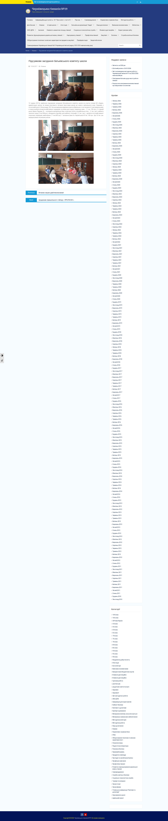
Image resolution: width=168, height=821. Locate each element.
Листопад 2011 (117, 569)
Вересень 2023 (117, 197)
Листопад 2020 (117, 278)
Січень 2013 (116, 530)
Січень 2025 (116, 152)
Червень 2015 (116, 449)
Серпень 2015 (116, 446)
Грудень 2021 (116, 245)
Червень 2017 (116, 383)
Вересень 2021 (117, 254)
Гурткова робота (117, 681)
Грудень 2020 (116, 275)
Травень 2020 (116, 287)
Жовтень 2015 (117, 440)
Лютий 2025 (116, 149)
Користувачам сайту (125, 30)
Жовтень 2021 (117, 251)
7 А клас (115, 636)
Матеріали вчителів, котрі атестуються (124, 714)
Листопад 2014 (117, 470)
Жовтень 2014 (117, 473)
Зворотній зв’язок (96, 40)
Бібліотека (135, 25)
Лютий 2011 (116, 590)
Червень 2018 (116, 350)
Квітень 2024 (116, 176)
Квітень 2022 (116, 239)
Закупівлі (104, 35)
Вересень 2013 (117, 509)
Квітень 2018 (116, 356)
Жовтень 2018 (117, 338)
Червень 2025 (116, 137)
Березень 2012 (117, 557)
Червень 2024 (116, 170)
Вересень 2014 (117, 476)
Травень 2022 (116, 236)
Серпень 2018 (116, 344)
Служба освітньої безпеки (130, 35)
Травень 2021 (116, 263)
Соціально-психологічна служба (84, 30)
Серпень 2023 (116, 200)
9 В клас (115, 657)
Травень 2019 (116, 317)
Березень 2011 (117, 587)
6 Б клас (115, 633)
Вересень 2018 (117, 341)
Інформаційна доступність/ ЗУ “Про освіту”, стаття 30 (53, 20)
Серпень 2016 (116, 413)
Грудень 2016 (116, 401)
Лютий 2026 (116, 116)
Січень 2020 (116, 299)
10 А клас (115, 615)
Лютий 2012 (116, 560)
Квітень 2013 (116, 521)
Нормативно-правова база (109, 20)
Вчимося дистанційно (107, 30)
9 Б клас (115, 654)
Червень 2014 (116, 482)
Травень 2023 (116, 209)
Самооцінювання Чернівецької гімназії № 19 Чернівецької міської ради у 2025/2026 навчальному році (60, 45)
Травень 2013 (116, 518)
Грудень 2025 (116, 122)
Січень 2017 (116, 398)
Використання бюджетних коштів (123, 672)
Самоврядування (90, 20)
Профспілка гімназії (91, 35)
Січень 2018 (116, 365)
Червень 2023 (116, 206)
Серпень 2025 (116, 134)
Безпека (114, 35)
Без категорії (116, 666)
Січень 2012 (116, 563)
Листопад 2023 (117, 191)
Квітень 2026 (116, 110)
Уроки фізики (116, 787)
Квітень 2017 (116, 389)
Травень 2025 (116, 140)
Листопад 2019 (117, 305)
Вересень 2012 (117, 542)
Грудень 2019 (116, 302)
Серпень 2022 (116, 227)
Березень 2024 (117, 179)
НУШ (114, 735)
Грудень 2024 (116, 155)
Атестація (64, 25)
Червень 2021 (116, 260)
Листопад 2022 (117, 224)
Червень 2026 (116, 104)
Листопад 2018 (117, 335)
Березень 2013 (117, 524)
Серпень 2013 (116, 512)
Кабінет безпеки (117, 705)
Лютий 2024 (116, 182)
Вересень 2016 (117, 410)
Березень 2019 (117, 323)
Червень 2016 (116, 416)
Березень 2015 (117, 458)
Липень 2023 (116, 203)
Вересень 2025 (117, 131)
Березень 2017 (117, 392)
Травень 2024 (116, 173)
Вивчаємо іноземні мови (120, 25)
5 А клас (115, 624)
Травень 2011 (116, 581)
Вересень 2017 (117, 377)
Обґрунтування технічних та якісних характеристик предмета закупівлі (50, 40)
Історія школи (51, 25)
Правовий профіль (118, 752)
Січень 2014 (116, 497)
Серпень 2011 (116, 578)
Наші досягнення (102, 25)
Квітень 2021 (116, 266)
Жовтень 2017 (117, 374)
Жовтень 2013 (117, 506)
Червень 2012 (116, 548)
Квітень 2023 (116, 212)
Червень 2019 (116, 314)
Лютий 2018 (116, 362)
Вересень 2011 (117, 575)
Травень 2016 (116, 419)
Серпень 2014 (116, 479)
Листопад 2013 (117, 503)
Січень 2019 (116, 329)
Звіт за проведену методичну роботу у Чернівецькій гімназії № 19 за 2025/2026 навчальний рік (125, 73)
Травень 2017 (116, 386)
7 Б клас (115, 639)
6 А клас (115, 630)
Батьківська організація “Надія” (82, 25)
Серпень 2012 (116, 545)
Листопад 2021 (117, 248)
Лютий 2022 (116, 242)
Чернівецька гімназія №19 (49, 8)
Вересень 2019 (117, 308)
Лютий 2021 (116, 269)
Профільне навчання (119, 761)
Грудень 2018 (116, 332)
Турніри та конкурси (118, 781)
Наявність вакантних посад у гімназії (59, 30)
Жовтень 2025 (117, 128)
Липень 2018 (116, 347)
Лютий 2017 (116, 395)
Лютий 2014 (116, 494)
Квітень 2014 (116, 488)
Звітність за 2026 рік (41, 2)
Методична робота (127, 20)
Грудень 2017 (116, 368)
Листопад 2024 (117, 158)
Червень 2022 (116, 233)
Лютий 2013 (116, 527)
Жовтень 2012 (117, 539)
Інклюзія (41, 30)
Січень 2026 (116, 119)
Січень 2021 (116, 272)
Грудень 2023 (116, 188)
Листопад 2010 (117, 599)
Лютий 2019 (116, 326)
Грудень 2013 (116, 500)
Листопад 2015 (117, 437)
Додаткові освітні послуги (120, 687)
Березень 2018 (117, 359)
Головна (30, 20)
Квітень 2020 (116, 290)
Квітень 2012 (116, 554)
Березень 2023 (117, 215)
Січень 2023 (116, 221)
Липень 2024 (116, 167)
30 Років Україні (117, 621)
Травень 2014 (116, 485)
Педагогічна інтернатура (120, 746)
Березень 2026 (117, 113)
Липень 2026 (116, 101)
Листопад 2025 (117, 125)
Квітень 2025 (116, 143)
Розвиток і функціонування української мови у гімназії (44, 35)
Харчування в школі (118, 795)
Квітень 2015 (116, 455)
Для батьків (31, 25)
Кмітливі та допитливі (119, 708)
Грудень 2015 (116, 434)
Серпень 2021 (116, 257)
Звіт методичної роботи (120, 696)
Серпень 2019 (116, 311)
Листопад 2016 (117, 404)
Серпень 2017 (116, 380)
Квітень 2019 (116, 320)
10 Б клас (115, 618)
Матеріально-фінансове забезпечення (124, 717)
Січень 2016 (116, 431)
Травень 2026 (116, 107)
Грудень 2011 (116, 566)
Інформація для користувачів (121, 702)
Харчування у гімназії (74, 35)
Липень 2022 (116, 230)
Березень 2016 (117, 425)
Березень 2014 (117, 491)
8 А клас (115, 645)
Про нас (77, 20)
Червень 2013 (116, 515)
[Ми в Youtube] (141, 2)
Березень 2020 (117, 293)
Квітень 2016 (116, 422)
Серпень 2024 (116, 164)
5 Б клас (115, 627)
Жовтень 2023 (117, 194)
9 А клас (115, 651)
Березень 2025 (117, 146)
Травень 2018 (116, 353)
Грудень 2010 (116, 596)
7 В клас (115, 642)
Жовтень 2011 (117, 572)
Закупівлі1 (115, 693)
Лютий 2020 (116, 296)
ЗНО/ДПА (30, 30)
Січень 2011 (116, 593)
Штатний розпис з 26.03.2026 (121, 68)
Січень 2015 (116, 464)
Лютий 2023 (116, 218)
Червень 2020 (116, 284)
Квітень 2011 (116, 584)
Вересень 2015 (117, 443)
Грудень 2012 (116, 533)
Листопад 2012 (117, 536)
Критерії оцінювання (119, 711)
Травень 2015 (116, 452)
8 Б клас (115, 648)
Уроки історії (116, 784)
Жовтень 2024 (117, 161)
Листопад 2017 (117, 371)
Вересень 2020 (117, 281)
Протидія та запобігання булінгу (122, 758)
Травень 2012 (116, 551)
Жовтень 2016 (117, 407)
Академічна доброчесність (121, 660)
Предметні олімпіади (119, 755)
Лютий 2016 (116, 428)
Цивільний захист (118, 798)
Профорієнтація (82, 40)
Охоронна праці (117, 743)
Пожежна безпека (118, 749)
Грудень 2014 (116, 467)
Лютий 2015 (116, 461)
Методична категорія (119, 720)
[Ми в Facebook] (137, 2)
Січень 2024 (116, 185)
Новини (41, 25)
